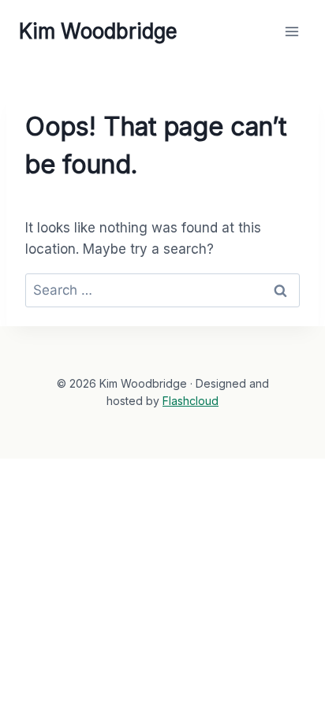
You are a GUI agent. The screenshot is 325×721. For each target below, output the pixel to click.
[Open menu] (291, 31)
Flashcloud (190, 400)
